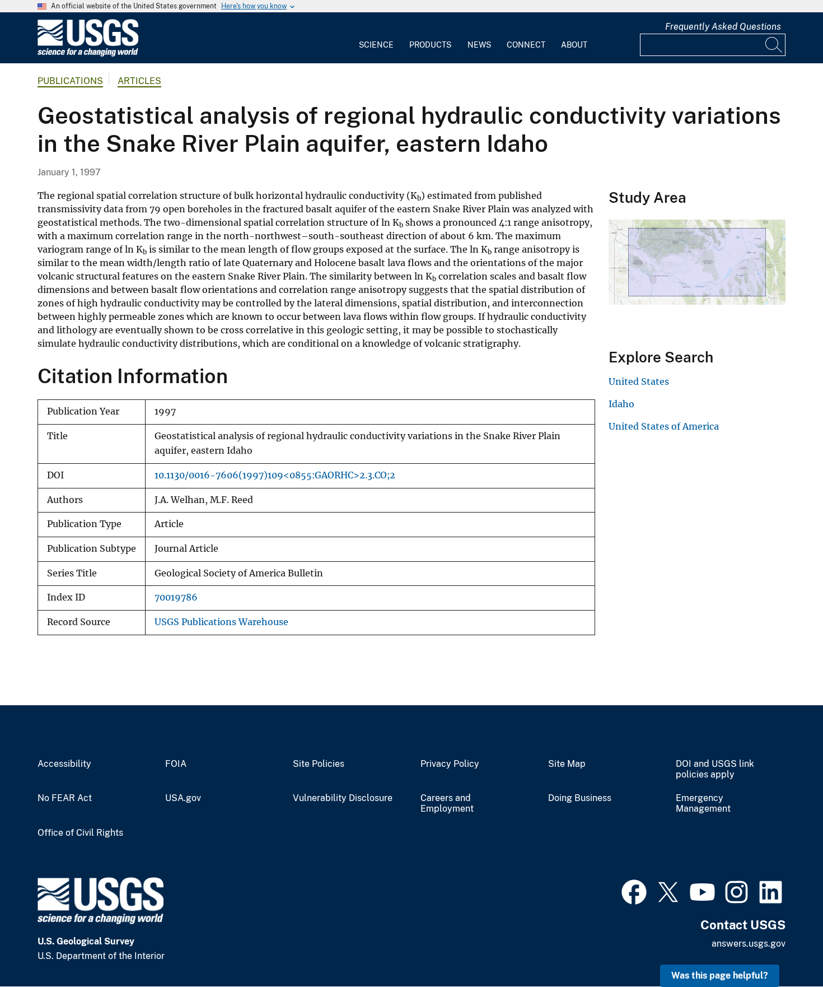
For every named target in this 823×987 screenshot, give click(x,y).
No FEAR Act (65, 798)
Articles (139, 81)
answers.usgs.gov (748, 943)
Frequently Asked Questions (723, 26)
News (479, 44)
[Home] (88, 54)
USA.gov (183, 798)
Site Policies (318, 764)
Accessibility (64, 764)
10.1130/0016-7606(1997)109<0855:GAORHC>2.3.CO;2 (275, 475)
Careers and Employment (447, 803)
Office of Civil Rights (80, 833)
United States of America (664, 426)
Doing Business (579, 798)
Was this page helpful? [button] (719, 975)
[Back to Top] (782, 946)
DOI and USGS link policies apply (715, 769)
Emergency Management (703, 803)
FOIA (175, 764)
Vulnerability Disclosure (342, 798)
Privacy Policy (449, 764)
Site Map (567, 764)
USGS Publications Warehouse (221, 622)
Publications (70, 81)
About (574, 44)
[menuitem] (376, 38)
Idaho (621, 403)
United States (639, 381)
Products (430, 44)
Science (376, 44)
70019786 (176, 597)
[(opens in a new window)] (634, 890)
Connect (526, 44)
